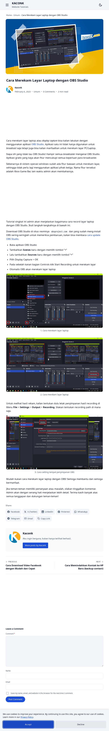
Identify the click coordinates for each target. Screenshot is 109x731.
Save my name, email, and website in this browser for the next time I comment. (42, 693)
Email (8, 682)
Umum (37, 91)
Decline (80, 724)
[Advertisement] (54, 116)
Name (8, 671)
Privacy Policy (27, 717)
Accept (28, 724)
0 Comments (49, 91)
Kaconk (18, 3)
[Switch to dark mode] (100, 5)
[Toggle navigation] (7, 5)
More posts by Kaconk (35, 545)
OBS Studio (38, 144)
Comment (10, 634)
